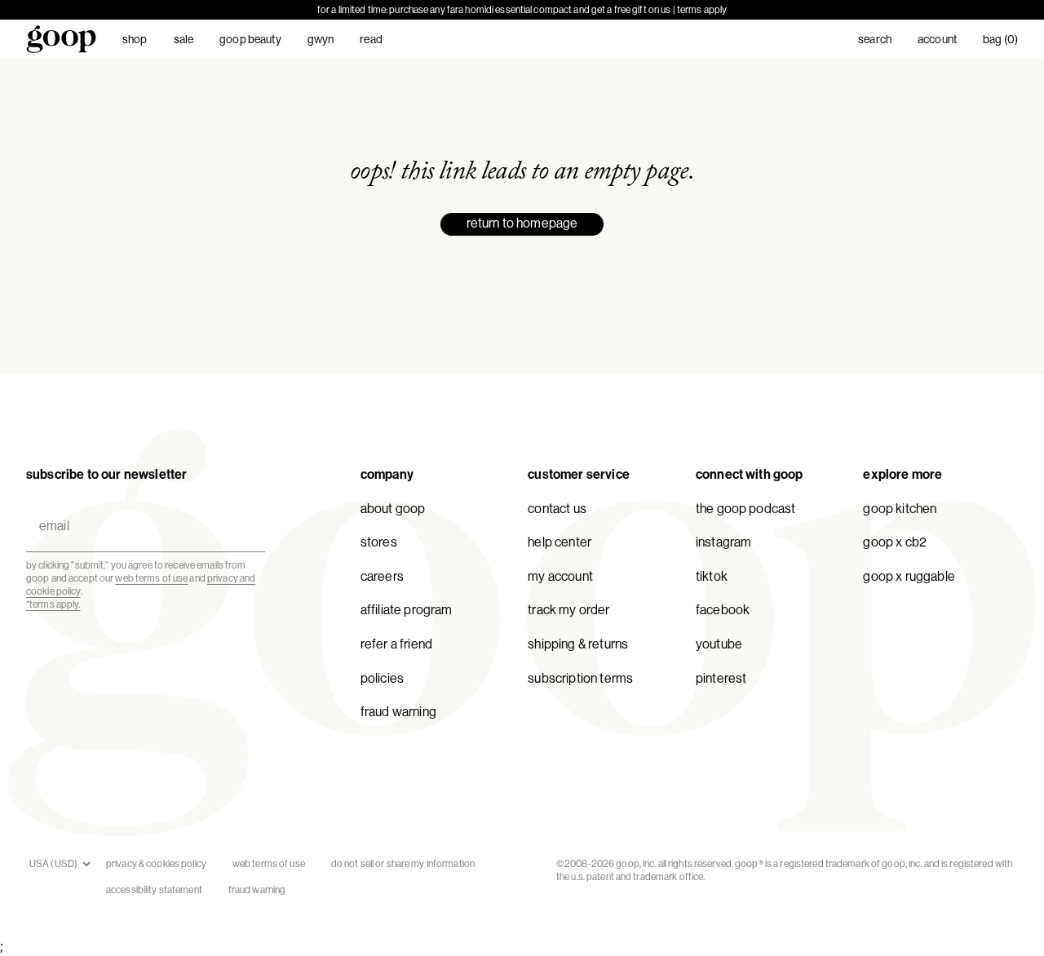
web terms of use (151, 578)
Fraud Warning (398, 711)
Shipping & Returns (578, 644)
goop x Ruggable (908, 576)
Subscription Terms (580, 678)
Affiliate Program (407, 609)
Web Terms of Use (268, 864)
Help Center (559, 542)
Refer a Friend (396, 644)
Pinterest (721, 678)
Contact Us (557, 508)
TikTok (712, 576)
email (50, 506)
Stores (379, 542)
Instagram (723, 542)
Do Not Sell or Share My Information (403, 864)
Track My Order (568, 609)
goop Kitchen (899, 508)
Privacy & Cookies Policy (156, 864)
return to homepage (522, 223)
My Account (560, 576)
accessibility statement (154, 890)
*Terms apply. (53, 604)
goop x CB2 (895, 542)
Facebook (723, 609)
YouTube (719, 644)
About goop (393, 508)
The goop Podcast (746, 508)
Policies (382, 678)
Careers (382, 576)
